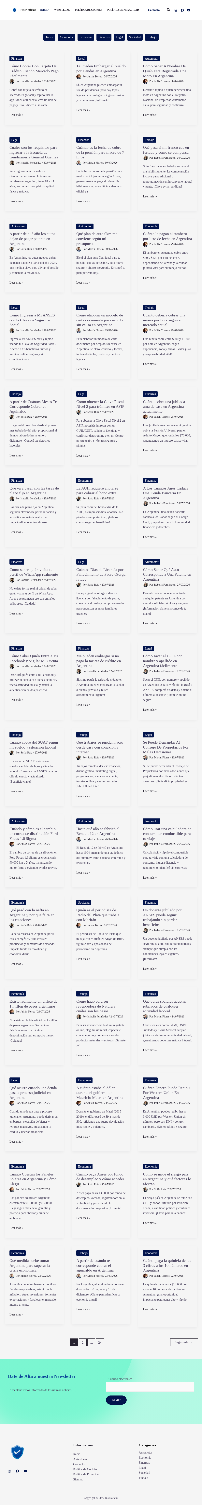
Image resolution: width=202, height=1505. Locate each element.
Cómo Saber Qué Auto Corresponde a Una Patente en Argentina (167, 574)
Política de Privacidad (86, 1474)
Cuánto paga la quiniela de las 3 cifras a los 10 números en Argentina (167, 1265)
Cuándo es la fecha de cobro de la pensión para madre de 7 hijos (100, 152)
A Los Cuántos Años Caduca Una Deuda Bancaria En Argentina (165, 493)
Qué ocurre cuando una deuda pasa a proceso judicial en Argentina (33, 1093)
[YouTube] (188, 10)
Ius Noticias (28, 9)
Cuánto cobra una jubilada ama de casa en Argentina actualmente (164, 406)
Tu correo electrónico (119, 1379)
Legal (119, 37)
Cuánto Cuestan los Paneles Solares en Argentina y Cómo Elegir (32, 1179)
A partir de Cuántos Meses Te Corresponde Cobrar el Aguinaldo (33, 406)
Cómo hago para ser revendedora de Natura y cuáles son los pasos (96, 1006)
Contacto (78, 1464)
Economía (85, 37)
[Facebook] (182, 10)
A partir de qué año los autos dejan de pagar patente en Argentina (32, 238)
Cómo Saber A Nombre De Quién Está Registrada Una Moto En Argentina (164, 71)
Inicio (76, 1454)
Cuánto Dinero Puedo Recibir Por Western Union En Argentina (166, 1093)
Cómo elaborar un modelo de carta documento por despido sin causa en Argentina (99, 320)
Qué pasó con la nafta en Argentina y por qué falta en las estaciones (31, 915)
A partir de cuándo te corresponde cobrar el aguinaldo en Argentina (95, 1265)
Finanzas (103, 37)
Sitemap (78, 1479)
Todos (49, 37)
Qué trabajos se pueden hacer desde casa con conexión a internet (99, 747)
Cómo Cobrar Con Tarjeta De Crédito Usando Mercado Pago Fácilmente (34, 71)
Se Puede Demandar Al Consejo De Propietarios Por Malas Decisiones (166, 747)
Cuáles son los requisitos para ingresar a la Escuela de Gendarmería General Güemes (33, 152)
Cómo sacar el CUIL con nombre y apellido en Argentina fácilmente (162, 661)
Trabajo (151, 37)
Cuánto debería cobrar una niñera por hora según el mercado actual (164, 320)
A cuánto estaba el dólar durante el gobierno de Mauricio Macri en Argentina (99, 1093)
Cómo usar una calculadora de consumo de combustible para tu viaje (167, 834)
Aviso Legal (80, 1459)
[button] (154, 10)
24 (100, 1342)
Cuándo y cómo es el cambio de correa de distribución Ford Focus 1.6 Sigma (33, 834)
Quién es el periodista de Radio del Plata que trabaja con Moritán (98, 915)
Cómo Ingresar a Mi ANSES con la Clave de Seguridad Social (32, 320)
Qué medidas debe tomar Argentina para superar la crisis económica (29, 1265)
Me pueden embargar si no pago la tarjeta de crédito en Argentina (98, 661)
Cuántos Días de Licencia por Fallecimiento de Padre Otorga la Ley (100, 574)
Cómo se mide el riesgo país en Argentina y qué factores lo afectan (167, 1179)
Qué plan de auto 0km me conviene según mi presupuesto (96, 238)
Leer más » (16, 115)
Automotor (66, 37)
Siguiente (184, 1342)
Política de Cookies (85, 1469)
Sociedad (135, 37)
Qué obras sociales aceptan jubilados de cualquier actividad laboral (164, 1006)
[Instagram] (176, 10)
